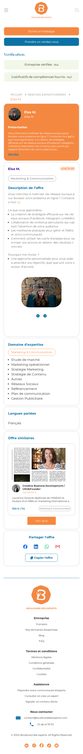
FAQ (41, 641)
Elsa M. (15, 99)
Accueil (16, 94)
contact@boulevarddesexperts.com (45, 717)
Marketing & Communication (31, 352)
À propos (41, 624)
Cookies (41, 674)
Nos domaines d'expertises (41, 629)
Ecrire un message (41, 31)
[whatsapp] (47, 547)
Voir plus (13, 154)
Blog (41, 635)
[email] (57, 546)
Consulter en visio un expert (41, 695)
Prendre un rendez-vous (41, 42)
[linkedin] (36, 547)
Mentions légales (41, 657)
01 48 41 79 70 (45, 724)
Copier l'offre (43, 558)
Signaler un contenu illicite (41, 701)
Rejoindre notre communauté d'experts (41, 690)
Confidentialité (41, 668)
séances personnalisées (47, 94)
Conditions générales (41, 662)
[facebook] (25, 547)
